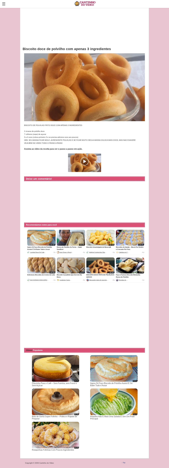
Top (124, 463)
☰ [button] (4, 4)
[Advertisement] (84, 27)
